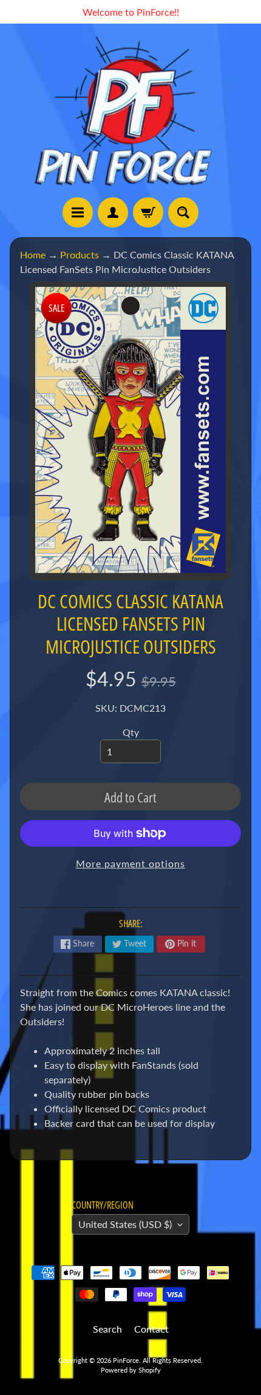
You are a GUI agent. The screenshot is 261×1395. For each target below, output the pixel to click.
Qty (131, 732)
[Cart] (148, 212)
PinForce (126, 1360)
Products (79, 254)
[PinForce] (130, 110)
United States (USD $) (125, 1224)
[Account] (113, 212)
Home (33, 254)
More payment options (130, 863)
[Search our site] (183, 212)
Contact (151, 1328)
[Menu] (78, 212)
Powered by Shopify (131, 1370)
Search (107, 1328)
